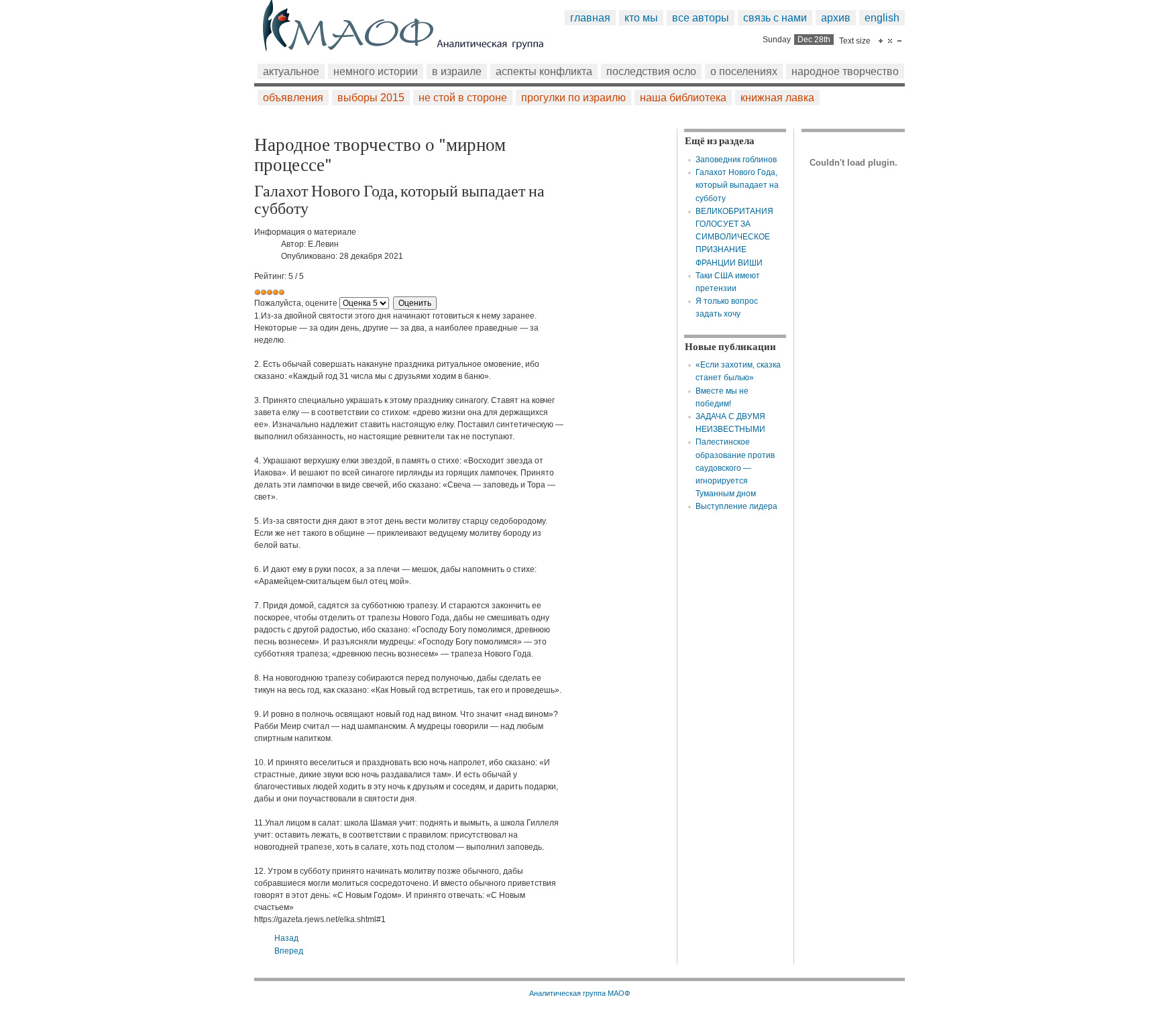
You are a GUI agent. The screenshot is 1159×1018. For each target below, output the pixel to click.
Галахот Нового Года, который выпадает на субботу (737, 185)
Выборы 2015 (370, 97)
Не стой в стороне (463, 97)
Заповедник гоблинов (736, 159)
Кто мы (641, 17)
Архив (835, 17)
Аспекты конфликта (544, 71)
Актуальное (291, 71)
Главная (590, 17)
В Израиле (457, 71)
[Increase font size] (881, 41)
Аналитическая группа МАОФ (579, 993)
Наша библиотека (683, 97)
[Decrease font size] (899, 41)
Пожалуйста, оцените (295, 303)
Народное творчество (845, 71)
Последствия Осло (651, 71)
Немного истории (375, 71)
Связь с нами (775, 17)
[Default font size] (890, 41)
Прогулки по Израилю (573, 97)
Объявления (293, 97)
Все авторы (700, 17)
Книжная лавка (777, 97)
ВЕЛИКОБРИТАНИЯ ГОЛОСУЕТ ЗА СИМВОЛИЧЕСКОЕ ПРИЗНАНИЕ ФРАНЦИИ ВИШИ (734, 237)
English (882, 17)
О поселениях (743, 71)
